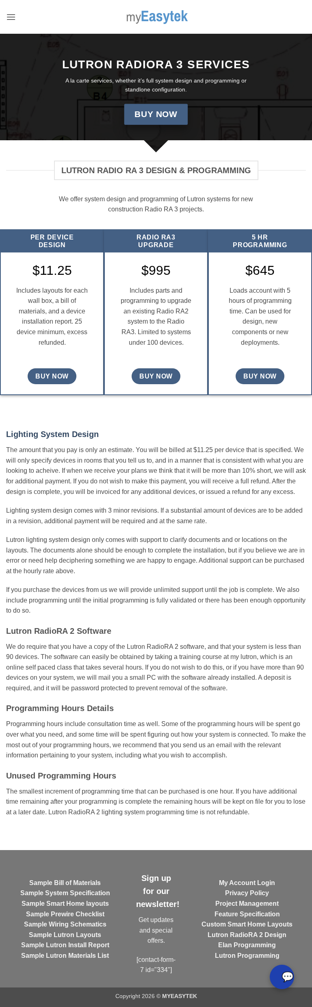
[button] (11, 17)
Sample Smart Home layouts (65, 903)
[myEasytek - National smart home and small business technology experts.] (156, 17)
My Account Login (247, 882)
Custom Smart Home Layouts (247, 924)
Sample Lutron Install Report (65, 945)
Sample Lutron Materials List (65, 955)
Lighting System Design (52, 434)
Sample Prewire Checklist (65, 914)
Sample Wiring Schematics (65, 924)
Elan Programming (247, 945)
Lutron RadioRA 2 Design (247, 934)
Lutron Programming (247, 955)
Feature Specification (247, 914)
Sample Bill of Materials (65, 882)
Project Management (247, 903)
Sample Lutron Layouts (65, 934)
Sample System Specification (65, 893)
